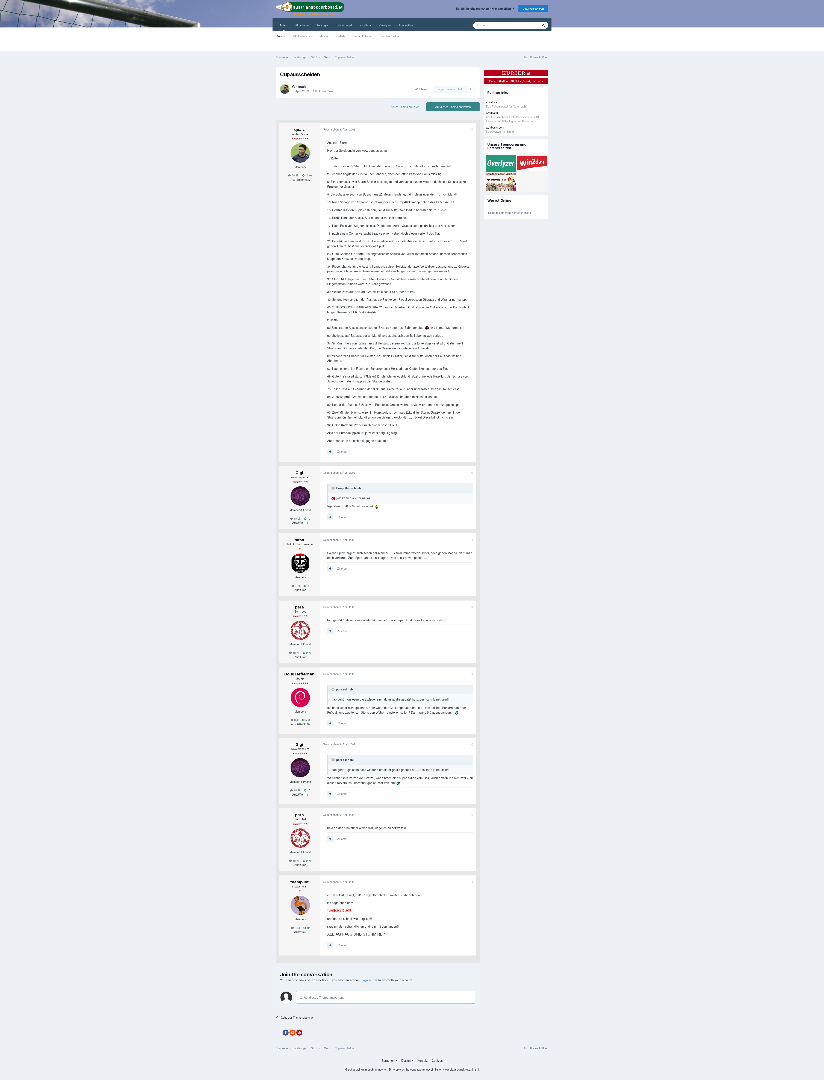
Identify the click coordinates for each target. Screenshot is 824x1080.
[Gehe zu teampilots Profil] (300, 905)
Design (406, 1060)
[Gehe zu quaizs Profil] (284, 89)
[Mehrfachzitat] (330, 452)
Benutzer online (389, 36)
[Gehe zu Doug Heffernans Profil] (300, 697)
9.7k (308, 653)
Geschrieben (339, 129)
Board (284, 25)
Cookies (437, 1060)
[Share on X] (279, 1033)
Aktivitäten (302, 25)
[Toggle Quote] (333, 488)
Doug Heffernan (299, 674)
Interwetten (406, 25)
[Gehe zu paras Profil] (300, 630)
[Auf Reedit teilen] (292, 1033)
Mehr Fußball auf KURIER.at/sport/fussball (516, 81)
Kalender (323, 36)
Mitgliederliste (301, 36)
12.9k (308, 175)
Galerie (340, 36)
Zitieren (342, 451)
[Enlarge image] (427, 327)
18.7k (296, 653)
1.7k (297, 586)
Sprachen (388, 1060)
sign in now (369, 980)
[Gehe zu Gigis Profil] (300, 496)
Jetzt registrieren (533, 8)
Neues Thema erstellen (405, 107)
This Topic (527, 25)
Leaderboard (344, 25)
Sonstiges (322, 25)
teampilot (299, 882)
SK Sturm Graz (323, 91)
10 (308, 518)
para (299, 607)
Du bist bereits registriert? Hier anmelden (484, 8)
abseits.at (365, 25)
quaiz (302, 86)
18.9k (297, 518)
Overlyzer (385, 25)
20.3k (295, 175)
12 (308, 928)
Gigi (299, 472)
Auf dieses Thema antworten (453, 107)
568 (307, 720)
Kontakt (422, 1060)
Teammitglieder (362, 36)
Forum (280, 36)
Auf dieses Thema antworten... (324, 997)
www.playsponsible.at (456, 1069)
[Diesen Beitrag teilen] (472, 129)
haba (299, 540)
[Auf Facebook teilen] (286, 1033)
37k (296, 720)
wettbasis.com (495, 127)
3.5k (297, 928)
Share (422, 89)
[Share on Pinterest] (299, 1033)
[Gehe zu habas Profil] (300, 563)
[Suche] (543, 25)
